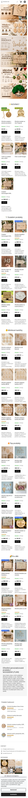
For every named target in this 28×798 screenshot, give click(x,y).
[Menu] (24, 1)
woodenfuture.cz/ (7, 753)
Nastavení (13, 790)
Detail (4, 132)
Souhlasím (13, 794)
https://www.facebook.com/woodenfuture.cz (14, 751)
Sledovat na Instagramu (13, 776)
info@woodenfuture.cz (8, 749)
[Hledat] (17, 1)
